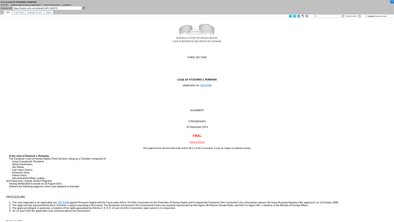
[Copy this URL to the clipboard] (83, 7)
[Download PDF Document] (303, 16)
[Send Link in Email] (294, 16)
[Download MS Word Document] (307, 16)
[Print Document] (298, 16)
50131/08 (205, 85)
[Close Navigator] (392, 2)
